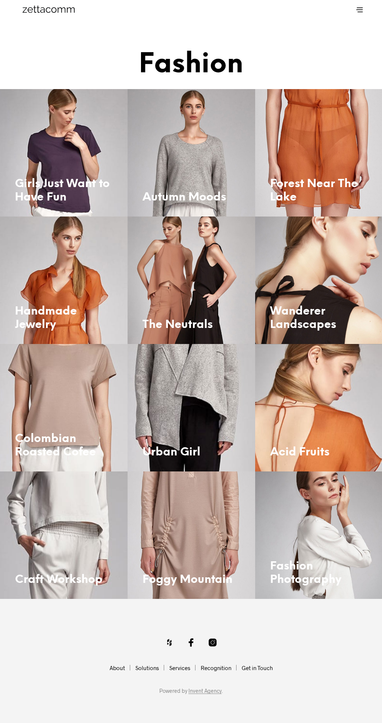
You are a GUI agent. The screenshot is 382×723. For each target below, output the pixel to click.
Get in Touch (257, 667)
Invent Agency (205, 691)
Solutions (147, 667)
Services (179, 667)
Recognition (216, 667)
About (117, 667)
